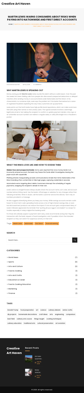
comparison (70, 314)
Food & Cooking (15, 271)
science (43, 310)
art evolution (60, 323)
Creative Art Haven (16, 4)
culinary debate (54, 310)
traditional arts (29, 323)
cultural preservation (45, 323)
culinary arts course (24, 319)
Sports (11, 262)
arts (51, 314)
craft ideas (43, 314)
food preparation (27, 310)
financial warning (52, 224)
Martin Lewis (17, 224)
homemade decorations (28, 314)
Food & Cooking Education (19, 284)
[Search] (74, 240)
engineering (59, 314)
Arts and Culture (15, 266)
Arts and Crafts (15, 275)
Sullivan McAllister (13, 84)
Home (11, 24)
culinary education (14, 323)
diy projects (11, 314)
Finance (42, 80)
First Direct (39, 224)
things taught (39, 319)
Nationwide (29, 224)
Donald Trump (12, 310)
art (37, 310)
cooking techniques (54, 319)
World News (13, 257)
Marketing (12, 289)
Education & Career (16, 280)
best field (11, 319)
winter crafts (67, 310)
